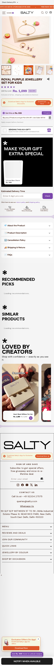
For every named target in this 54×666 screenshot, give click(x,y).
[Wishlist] (47, 12)
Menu (5, 526)
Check (47, 196)
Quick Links (9, 546)
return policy (20, 202)
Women (9, 13)
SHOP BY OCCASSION (14, 559)
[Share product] (48, 79)
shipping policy (34, 202)
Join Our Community (15, 539)
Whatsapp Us (27, 506)
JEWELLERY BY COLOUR (15, 552)
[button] (8, 87)
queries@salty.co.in (27, 501)
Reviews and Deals (14, 533)
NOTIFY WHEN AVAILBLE (27, 661)
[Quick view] (31, 417)
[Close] (38, 639)
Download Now (42, 103)
